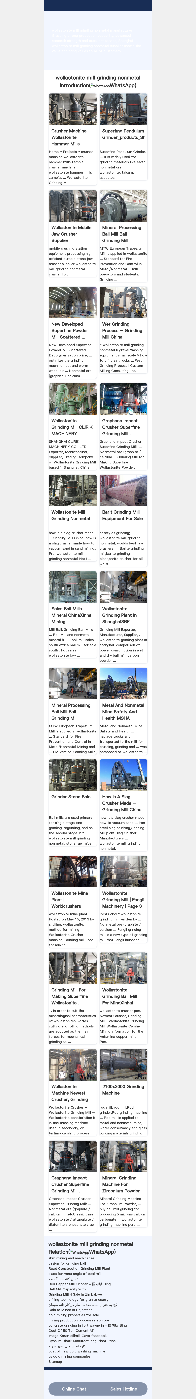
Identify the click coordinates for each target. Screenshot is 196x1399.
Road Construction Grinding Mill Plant (79, 1268)
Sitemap (55, 1361)
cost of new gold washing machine (76, 1351)
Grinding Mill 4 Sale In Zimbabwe (75, 1294)
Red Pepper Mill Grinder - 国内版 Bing (79, 1284)
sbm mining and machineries (71, 1258)
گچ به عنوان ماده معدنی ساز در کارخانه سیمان (82, 1304)
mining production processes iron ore (78, 1320)
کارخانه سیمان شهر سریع (67, 1346)
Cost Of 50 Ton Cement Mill (71, 1330)
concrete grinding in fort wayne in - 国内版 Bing (87, 1325)
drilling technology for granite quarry (78, 1299)
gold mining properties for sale (73, 1315)
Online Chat (74, 1389)
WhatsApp (122, 85)
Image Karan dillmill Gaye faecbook (77, 1335)
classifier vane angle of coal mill (74, 1273)
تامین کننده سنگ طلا (63, 1278)
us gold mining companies (69, 1356)
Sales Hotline (123, 1389)
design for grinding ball (67, 1263)
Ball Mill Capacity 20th (67, 1289)
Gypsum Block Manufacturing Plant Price (82, 1341)
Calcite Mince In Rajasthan (70, 1310)
